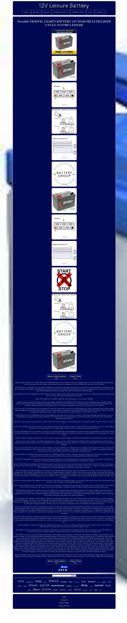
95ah (109, 582)
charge (69, 586)
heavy (45, 582)
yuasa (29, 590)
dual (19, 586)
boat (108, 585)
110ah (38, 581)
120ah (90, 586)
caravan (46, 589)
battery (54, 581)
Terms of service (64, 606)
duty (90, 590)
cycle (44, 585)
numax (63, 589)
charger (64, 582)
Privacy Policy (64, 603)
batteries (91, 581)
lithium (77, 589)
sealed (70, 590)
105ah (25, 586)
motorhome (57, 585)
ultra (70, 582)
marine (99, 585)
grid (100, 590)
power (55, 590)
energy (104, 582)
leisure (33, 585)
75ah (95, 590)
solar (83, 581)
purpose (76, 582)
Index (64, 597)
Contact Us (64, 600)
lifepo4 (36, 589)
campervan (29, 582)
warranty (76, 586)
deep (84, 585)
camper (85, 590)
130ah (98, 582)
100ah (20, 581)
